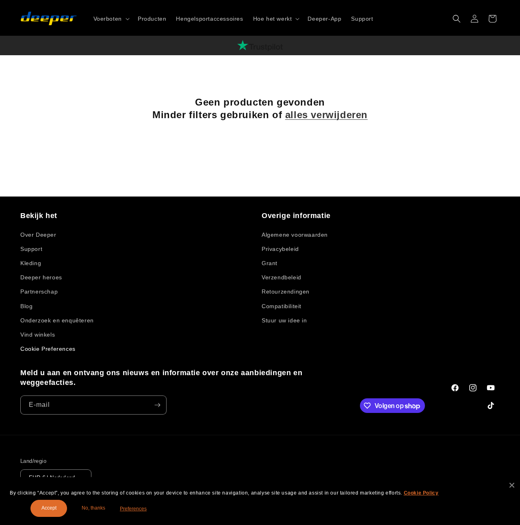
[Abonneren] (157, 405)
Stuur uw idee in (284, 320)
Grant (269, 263)
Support (31, 249)
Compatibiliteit (281, 306)
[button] (111, 18)
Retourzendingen (286, 291)
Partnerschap (39, 291)
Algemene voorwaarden (295, 234)
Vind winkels (37, 334)
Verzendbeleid (281, 277)
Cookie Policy (421, 493)
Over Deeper (38, 234)
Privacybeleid (280, 249)
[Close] (512, 485)
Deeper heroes (41, 277)
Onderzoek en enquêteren (57, 320)
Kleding (30, 263)
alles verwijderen (326, 114)
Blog (26, 306)
